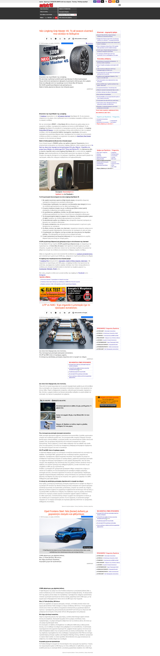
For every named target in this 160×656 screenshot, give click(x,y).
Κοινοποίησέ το (65, 192)
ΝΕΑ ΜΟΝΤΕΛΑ (100, 112)
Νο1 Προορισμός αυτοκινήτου (107, 349)
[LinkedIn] (64, 39)
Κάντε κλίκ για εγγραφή (108, 405)
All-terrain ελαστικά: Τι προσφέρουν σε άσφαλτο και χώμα (54, 279)
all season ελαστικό (64, 116)
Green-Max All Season (46, 130)
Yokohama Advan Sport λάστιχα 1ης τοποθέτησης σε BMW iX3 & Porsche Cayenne (60, 281)
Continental (42, 269)
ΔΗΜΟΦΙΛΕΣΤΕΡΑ (113, 110)
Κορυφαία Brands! (107, 344)
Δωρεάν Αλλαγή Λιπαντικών (107, 340)
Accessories (114, 155)
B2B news (113, 158)
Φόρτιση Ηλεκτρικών (102, 157)
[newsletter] (117, 1)
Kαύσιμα (99, 154)
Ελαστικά (99, 120)
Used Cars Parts (115, 163)
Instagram (42, 275)
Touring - (60, 1)
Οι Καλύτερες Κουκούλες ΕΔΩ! (107, 333)
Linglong (43, 116)
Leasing (113, 157)
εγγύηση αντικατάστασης (85, 254)
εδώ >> (105, 123)
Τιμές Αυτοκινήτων (44, 9)
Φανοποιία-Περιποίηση (102, 165)
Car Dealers (113, 122)
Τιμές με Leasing (43, 11)
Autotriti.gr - (79, 1)
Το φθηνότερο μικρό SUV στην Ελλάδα (77, 371)
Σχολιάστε (90, 43)
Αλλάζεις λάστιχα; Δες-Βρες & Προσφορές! (107, 92)
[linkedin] (102, 1)
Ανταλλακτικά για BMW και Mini (107, 335)
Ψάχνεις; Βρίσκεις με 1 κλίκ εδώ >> (105, 168)
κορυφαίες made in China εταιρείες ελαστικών (73, 261)
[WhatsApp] (60, 39)
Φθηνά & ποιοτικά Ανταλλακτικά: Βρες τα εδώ (107, 90)
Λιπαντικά (113, 162)
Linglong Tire (45, 261)
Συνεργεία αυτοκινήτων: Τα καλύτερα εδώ (107, 87)
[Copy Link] (69, 39)
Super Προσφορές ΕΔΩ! (107, 342)
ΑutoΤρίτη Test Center (84, 136)
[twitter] (106, 1)
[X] (51, 39)
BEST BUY (107, 112)
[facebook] (95, 1)
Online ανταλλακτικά (107, 346)
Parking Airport (115, 154)
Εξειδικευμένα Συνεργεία (102, 162)
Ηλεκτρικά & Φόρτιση (64, 11)
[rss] (113, 1)
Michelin (49, 269)
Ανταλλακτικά (113, 120)
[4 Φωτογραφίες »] (66, 60)
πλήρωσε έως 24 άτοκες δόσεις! (108, 337)
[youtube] (110, 1)
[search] (75, 15)
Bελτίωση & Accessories (103, 122)
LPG (112, 166)
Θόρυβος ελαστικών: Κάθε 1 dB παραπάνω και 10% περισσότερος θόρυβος (58, 284)
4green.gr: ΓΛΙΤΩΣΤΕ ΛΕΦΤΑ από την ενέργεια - (43, 1)
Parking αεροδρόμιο (69, 1)
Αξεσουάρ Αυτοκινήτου (106, 331)
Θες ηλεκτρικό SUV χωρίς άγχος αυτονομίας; (78, 374)
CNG (115, 166)
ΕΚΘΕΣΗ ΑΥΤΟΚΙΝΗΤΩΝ (64, 9)
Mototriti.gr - (86, 1)
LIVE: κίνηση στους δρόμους (65, 17)
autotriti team (90, 89)
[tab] (102, 110)
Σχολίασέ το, (64, 194)
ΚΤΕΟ (112, 165)
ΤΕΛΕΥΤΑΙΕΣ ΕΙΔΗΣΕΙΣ (102, 110)
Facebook (81, 273)
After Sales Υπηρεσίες (102, 152)
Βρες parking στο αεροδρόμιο (104, 94)
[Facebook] (46, 39)
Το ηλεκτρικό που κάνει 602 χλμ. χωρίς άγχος (107, 100)
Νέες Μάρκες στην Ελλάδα (46, 14)
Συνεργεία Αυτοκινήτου (102, 119)
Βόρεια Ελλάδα (100, 158)
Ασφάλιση (113, 152)
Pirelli (55, 269)
